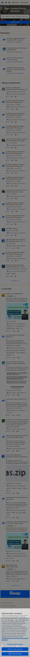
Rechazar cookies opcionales (15, 649)
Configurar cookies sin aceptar (15, 644)
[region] (15, 632)
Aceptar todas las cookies (15, 653)
